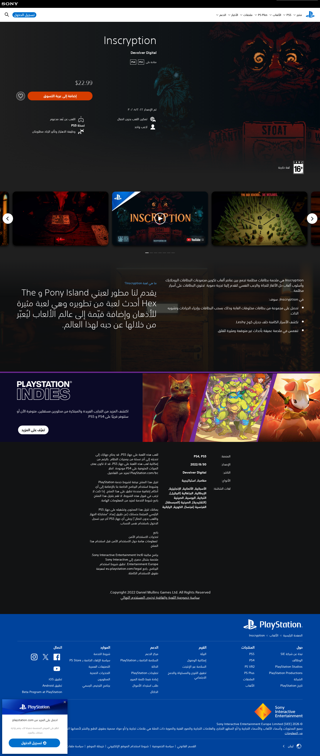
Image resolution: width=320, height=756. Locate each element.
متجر (299, 15)
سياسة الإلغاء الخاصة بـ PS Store (89, 660)
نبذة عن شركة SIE (292, 654)
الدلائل (154, 692)
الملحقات (248, 679)
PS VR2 (249, 667)
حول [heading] (300, 647)
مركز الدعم (151, 654)
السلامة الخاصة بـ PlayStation (139, 660)
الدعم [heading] (154, 647)
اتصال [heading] (58, 647)
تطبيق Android (52, 686)
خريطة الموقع (95, 746)
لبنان (290, 746)
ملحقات (248, 15)
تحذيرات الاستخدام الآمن (143, 537)
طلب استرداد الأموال (145, 686)
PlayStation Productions (286, 673)
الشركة (298, 679)
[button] (160, 219)
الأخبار (234, 15)
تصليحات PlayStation (144, 673)
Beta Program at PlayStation (42, 692)
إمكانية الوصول (196, 660)
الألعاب (277, 15)
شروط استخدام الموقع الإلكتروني (128, 746)
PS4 (251, 660)
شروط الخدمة (102, 654)
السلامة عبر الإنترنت (194, 667)
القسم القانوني (186, 746)
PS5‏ (288, 15)
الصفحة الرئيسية (293, 635)
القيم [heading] (202, 647)
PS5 (251, 654)
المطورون (104, 679)
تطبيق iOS (55, 679)
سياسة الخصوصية (163, 746)
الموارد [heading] (105, 647)
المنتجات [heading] (247, 647)
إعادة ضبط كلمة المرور (144, 679)
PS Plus (262, 15)
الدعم (222, 15)
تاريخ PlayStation (291, 686)
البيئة (203, 654)
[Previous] (8, 218)
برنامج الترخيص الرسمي (96, 686)
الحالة (155, 667)
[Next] (312, 218)
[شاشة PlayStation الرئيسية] (310, 15)
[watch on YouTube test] (195, 239)
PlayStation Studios (289, 667)
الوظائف (297, 660)
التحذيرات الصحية (100, 673)
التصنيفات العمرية (99, 667)
